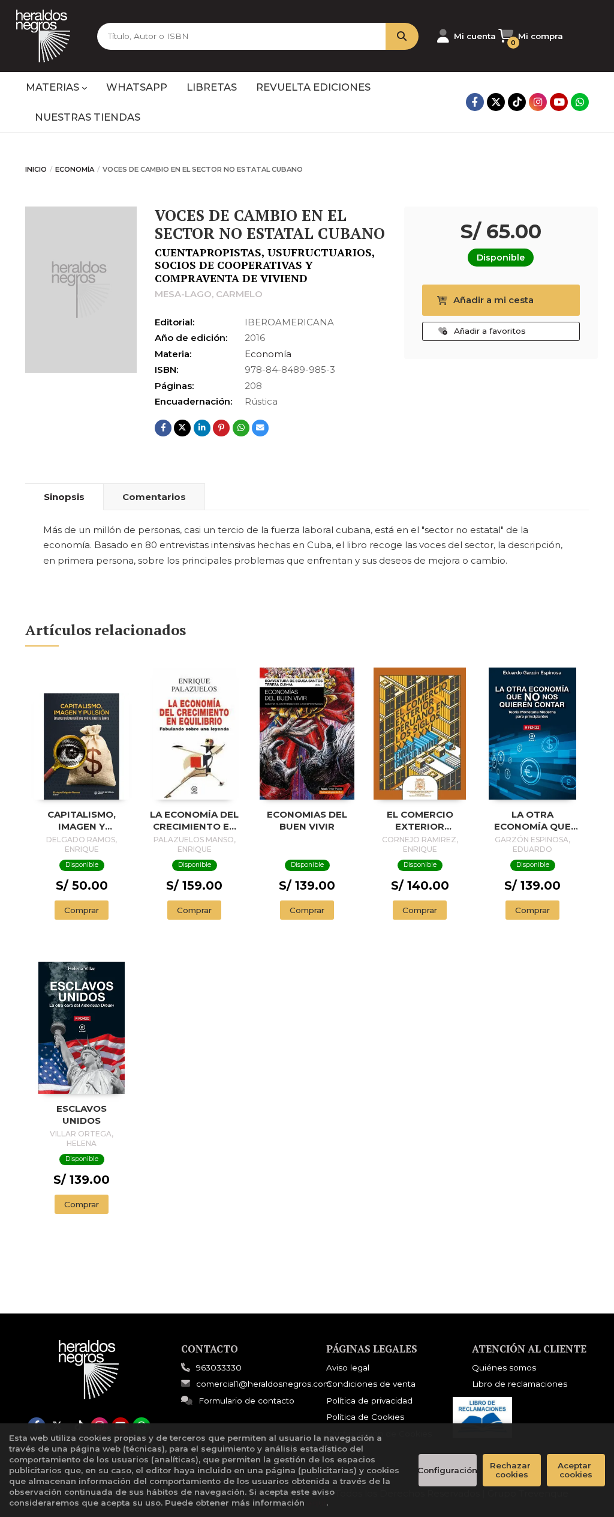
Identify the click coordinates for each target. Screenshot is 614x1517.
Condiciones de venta (371, 1384)
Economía (74, 169)
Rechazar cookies (511, 1470)
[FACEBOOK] (475, 102)
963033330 (219, 1367)
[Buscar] (402, 36)
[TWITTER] (496, 102)
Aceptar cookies (576, 1470)
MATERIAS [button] (54, 87)
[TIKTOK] (517, 102)
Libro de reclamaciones (519, 1384)
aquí (316, 1502)
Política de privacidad (369, 1400)
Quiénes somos (504, 1367)
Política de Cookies (365, 1417)
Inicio (36, 169)
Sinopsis (64, 496)
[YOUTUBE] (559, 102)
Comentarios (154, 496)
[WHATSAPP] (580, 102)
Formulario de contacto (246, 1400)
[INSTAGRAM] (538, 102)
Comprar (81, 910)
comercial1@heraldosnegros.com (263, 1384)
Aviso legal (347, 1367)
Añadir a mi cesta (493, 300)
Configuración (448, 1470)
